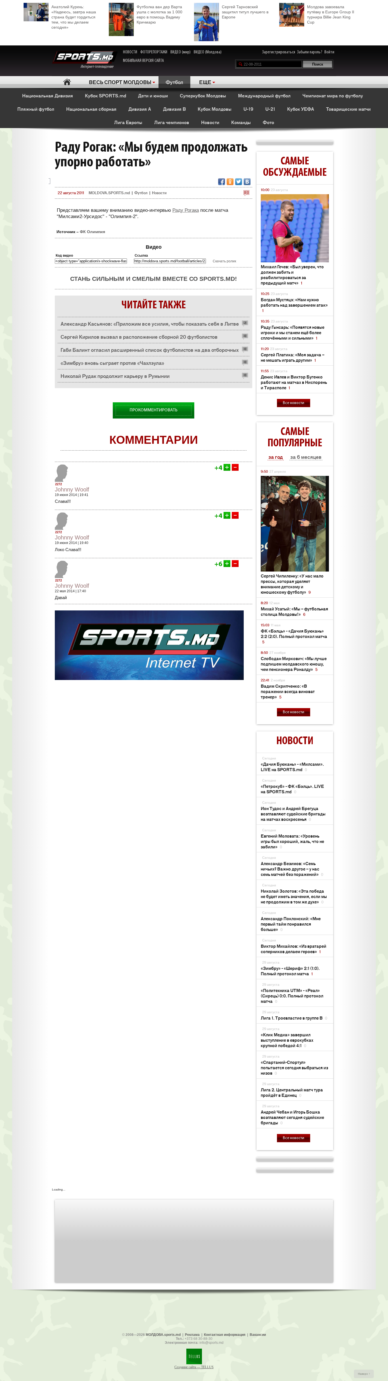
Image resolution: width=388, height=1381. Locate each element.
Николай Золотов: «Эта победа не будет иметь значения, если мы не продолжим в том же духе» (294, 896)
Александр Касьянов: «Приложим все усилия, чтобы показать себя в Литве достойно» (150, 325)
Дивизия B (174, 109)
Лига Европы (128, 122)
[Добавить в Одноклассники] (230, 181)
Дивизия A (139, 109)
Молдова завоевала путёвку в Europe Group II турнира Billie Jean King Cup (330, 14)
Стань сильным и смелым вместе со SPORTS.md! (153, 278)
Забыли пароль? (309, 52)
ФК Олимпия (92, 231)
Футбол (174, 81)
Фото (268, 122)
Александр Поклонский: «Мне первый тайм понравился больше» (291, 924)
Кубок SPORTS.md (105, 95)
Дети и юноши (153, 95)
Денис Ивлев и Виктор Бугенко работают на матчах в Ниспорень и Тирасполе (294, 382)
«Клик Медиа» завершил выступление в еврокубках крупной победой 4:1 (287, 1040)
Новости (210, 122)
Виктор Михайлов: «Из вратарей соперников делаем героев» (293, 948)
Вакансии (258, 1335)
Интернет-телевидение (99, 66)
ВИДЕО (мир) (180, 52)
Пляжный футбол (35, 109)
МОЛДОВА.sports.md (163, 1335)
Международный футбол (264, 95)
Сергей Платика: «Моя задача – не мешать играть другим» (292, 357)
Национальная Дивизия (47, 95)
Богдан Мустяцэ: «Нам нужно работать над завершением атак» (294, 305)
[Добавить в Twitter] (238, 181)
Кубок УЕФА (300, 109)
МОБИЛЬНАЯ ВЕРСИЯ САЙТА (143, 60)
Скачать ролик (224, 261)
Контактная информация (224, 1335)
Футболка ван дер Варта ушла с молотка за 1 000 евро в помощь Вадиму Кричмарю (159, 14)
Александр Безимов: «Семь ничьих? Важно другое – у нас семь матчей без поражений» (292, 869)
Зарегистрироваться (278, 52)
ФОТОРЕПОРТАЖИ (153, 52)
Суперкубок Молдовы (203, 95)
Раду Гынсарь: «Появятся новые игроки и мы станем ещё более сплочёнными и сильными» (292, 332)
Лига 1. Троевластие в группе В (294, 1017)
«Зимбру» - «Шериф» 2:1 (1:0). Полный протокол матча (290, 970)
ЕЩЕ (205, 81)
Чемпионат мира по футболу (333, 95)
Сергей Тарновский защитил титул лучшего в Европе (245, 12)
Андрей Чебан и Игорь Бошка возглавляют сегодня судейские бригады (292, 1117)
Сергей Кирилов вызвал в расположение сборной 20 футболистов (139, 336)
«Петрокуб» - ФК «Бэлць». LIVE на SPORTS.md (292, 788)
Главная (67, 82)
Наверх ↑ (364, 1373)
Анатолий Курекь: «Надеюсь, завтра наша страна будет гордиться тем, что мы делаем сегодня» (73, 17)
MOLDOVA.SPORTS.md (109, 192)
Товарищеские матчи (348, 109)
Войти (329, 52)
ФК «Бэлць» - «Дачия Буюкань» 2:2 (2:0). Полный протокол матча (294, 636)
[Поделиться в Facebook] (221, 181)
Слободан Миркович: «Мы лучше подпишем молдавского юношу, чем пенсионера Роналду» (294, 664)
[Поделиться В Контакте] (247, 181)
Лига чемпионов (171, 122)
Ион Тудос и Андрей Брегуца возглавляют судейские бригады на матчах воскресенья (293, 813)
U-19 (248, 109)
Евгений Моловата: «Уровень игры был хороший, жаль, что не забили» (292, 841)
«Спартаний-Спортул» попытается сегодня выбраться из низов (294, 1067)
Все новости (293, 403)
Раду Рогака (185, 210)
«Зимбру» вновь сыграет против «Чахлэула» (112, 362)
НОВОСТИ (130, 52)
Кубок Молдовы (214, 109)
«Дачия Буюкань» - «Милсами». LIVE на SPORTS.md (292, 766)
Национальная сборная (91, 109)
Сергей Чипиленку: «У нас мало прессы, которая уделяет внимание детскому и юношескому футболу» (292, 584)
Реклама (192, 1335)
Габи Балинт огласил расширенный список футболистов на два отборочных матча (150, 351)
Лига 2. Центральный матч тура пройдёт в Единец (292, 1092)
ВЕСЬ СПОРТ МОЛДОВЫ (120, 81)
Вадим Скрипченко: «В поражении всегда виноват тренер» (288, 691)
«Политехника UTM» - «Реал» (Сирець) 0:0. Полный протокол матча (292, 995)
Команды (241, 122)
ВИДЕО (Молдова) (208, 52)
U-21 (270, 109)
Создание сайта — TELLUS (194, 1367)
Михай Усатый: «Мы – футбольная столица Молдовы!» (294, 611)
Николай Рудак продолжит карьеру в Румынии (115, 375)
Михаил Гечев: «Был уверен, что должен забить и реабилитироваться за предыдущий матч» (292, 274)
